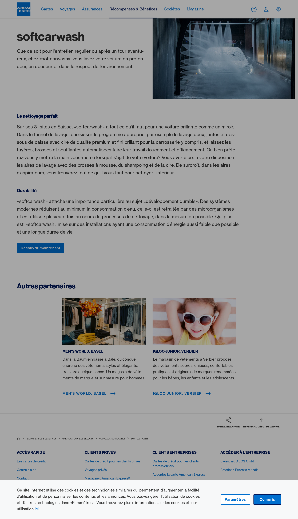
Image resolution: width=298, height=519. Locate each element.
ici (37, 508)
